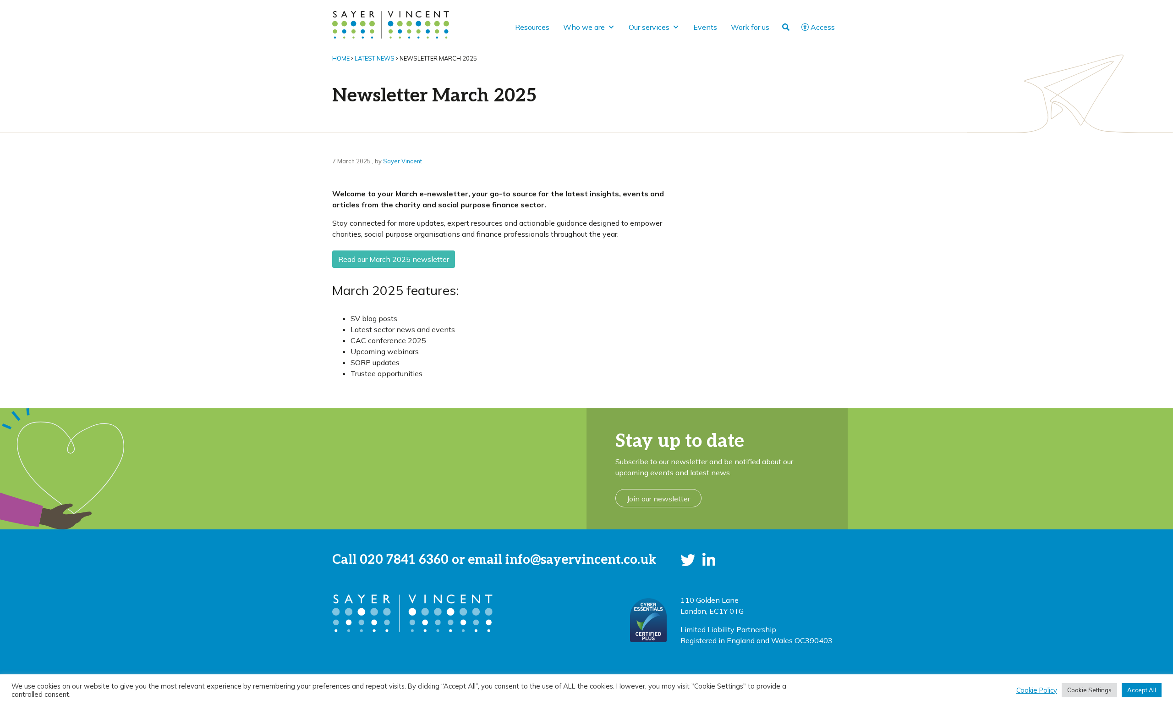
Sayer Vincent (402, 161)
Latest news (375, 58)
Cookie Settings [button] (1089, 690)
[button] (687, 560)
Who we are (584, 27)
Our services (649, 27)
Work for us (750, 27)
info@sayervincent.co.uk (580, 559)
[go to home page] (390, 23)
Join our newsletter (658, 498)
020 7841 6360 (404, 559)
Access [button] (823, 27)
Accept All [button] (1141, 690)
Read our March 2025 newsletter (393, 259)
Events (705, 27)
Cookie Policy (1036, 690)
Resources (532, 27)
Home (341, 58)
